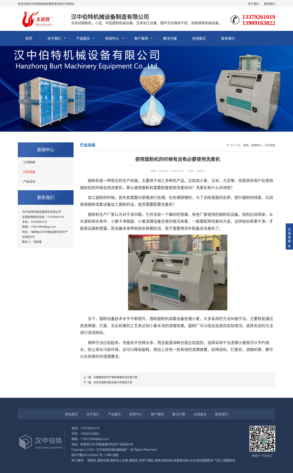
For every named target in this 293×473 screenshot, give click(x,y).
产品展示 (83, 38)
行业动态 (29, 171)
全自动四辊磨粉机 (201, 460)
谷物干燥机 (146, 460)
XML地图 (112, 455)
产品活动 (29, 181)
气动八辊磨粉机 (224, 460)
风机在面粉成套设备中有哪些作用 (113, 382)
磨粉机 (133, 460)
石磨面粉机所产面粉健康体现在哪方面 (115, 377)
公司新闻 (29, 162)
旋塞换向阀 (181, 460)
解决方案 (170, 38)
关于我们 (253, 4)
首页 (28, 38)
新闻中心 (112, 38)
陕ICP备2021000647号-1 (88, 455)
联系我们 (269, 4)
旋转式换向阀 (164, 460)
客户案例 (141, 38)
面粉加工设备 (119, 460)
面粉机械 (103, 460)
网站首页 (71, 414)
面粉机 (91, 460)
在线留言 (199, 38)
